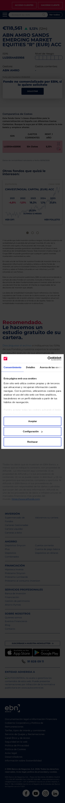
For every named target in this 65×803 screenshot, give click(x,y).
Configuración (31, 431)
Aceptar (32, 421)
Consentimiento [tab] (12, 367)
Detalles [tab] (30, 367)
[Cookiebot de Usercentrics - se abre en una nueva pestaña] (47, 359)
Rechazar (32, 441)
